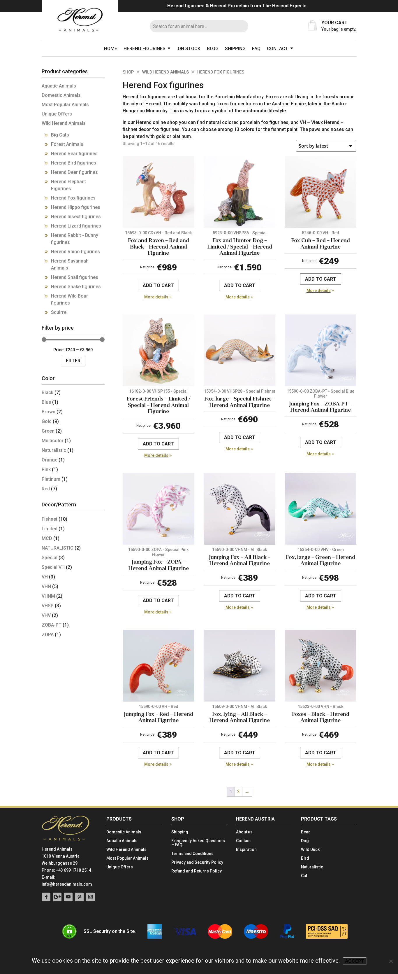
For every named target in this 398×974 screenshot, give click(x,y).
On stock (189, 48)
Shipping (235, 48)
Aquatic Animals (59, 86)
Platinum (51, 479)
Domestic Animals (61, 95)
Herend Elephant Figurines (68, 185)
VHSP (48, 605)
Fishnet (49, 519)
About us (244, 832)
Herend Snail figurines (74, 277)
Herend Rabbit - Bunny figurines (74, 238)
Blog (213, 48)
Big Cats (60, 135)
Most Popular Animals (65, 104)
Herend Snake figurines (76, 286)
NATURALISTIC (57, 548)
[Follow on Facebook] (46, 897)
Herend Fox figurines (73, 198)
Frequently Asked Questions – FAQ (198, 843)
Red (46, 489)
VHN (46, 586)
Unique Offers (57, 114)
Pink (46, 469)
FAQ (256, 48)
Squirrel (59, 312)
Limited (49, 528)
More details (156, 297)
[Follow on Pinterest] (79, 897)
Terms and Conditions (192, 853)
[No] (391, 961)
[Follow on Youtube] (68, 897)
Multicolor (53, 440)
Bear (305, 832)
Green (48, 431)
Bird (305, 858)
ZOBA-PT (51, 625)
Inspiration (246, 849)
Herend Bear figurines (74, 153)
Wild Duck (310, 849)
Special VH (53, 567)
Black (47, 392)
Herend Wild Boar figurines (69, 299)
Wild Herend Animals (165, 72)
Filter (73, 360)
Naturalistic (54, 450)
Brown (48, 412)
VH (45, 577)
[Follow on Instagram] (90, 897)
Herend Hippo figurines (75, 207)
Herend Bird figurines (73, 163)
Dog (305, 841)
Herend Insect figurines (76, 216)
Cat (304, 876)
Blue (46, 402)
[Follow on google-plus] (57, 897)
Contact (277, 48)
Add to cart (158, 285)
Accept (354, 961)
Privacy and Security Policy (197, 862)
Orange (49, 460)
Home (110, 48)
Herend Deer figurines (74, 172)
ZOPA (48, 634)
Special (49, 557)
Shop (128, 72)
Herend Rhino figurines (75, 251)
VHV (46, 615)
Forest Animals (67, 144)
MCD (47, 538)
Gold (47, 421)
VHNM (48, 596)
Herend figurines (144, 48)
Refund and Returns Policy (196, 871)
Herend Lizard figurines (76, 226)
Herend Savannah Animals (70, 264)
